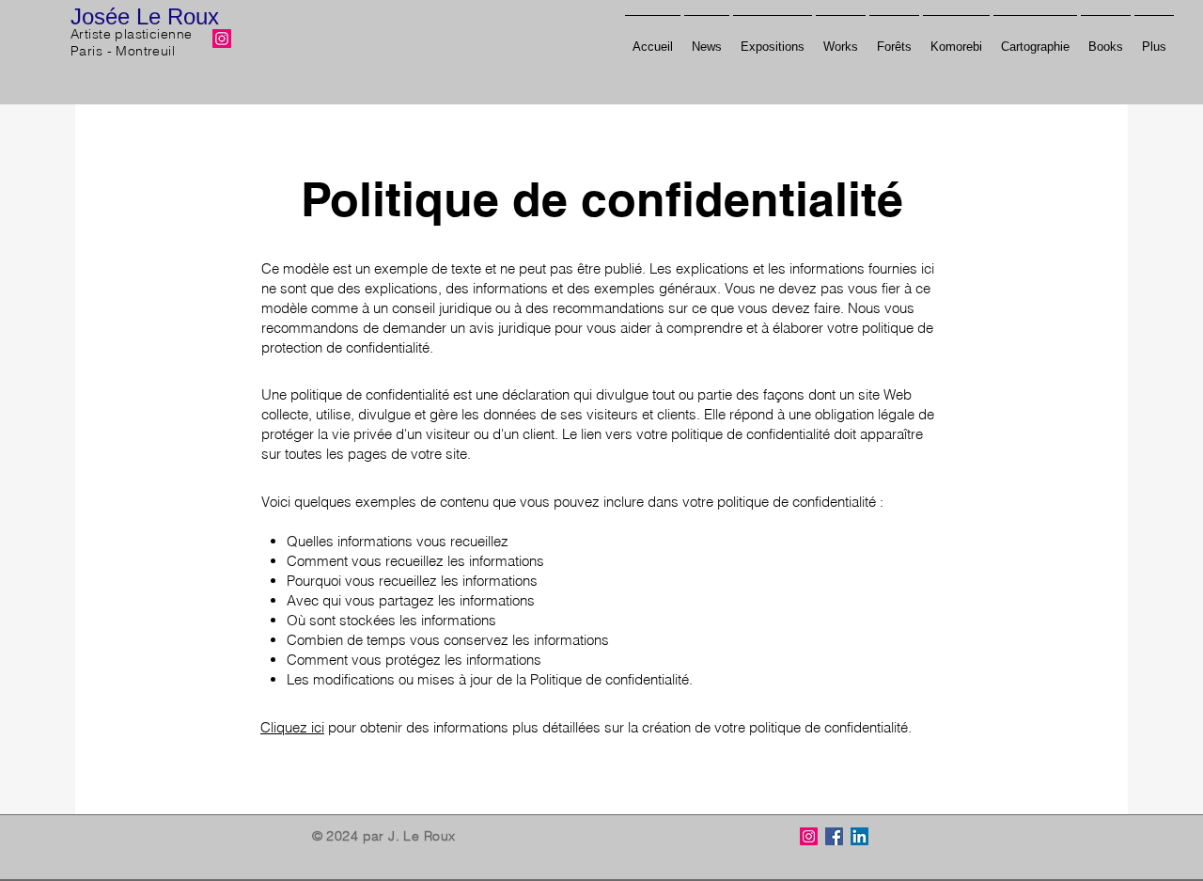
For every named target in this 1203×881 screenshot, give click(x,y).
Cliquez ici (292, 727)
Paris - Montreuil (122, 50)
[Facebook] (834, 836)
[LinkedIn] (859, 836)
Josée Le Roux (144, 16)
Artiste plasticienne (131, 33)
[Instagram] (221, 38)
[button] (1106, 38)
